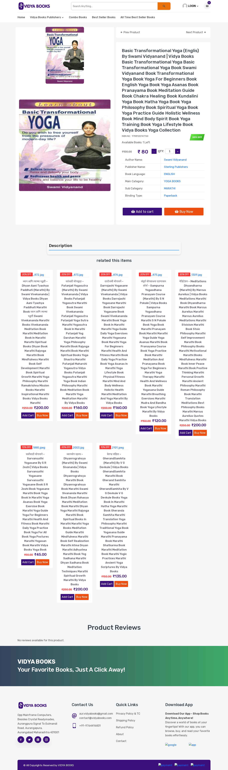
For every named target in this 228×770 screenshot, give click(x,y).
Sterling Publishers (176, 166)
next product (195, 32)
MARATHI (169, 188)
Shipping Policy (125, 720)
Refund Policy (125, 727)
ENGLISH (169, 174)
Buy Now (42, 415)
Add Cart (28, 415)
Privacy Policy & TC (128, 713)
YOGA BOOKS (172, 181)
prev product (131, 32)
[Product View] (35, 273)
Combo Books (78, 17)
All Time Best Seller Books (138, 17)
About (120, 734)
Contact (121, 741)
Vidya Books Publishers (45, 17)
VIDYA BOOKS (66, 765)
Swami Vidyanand (175, 159)
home (21, 17)
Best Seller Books (104, 17)
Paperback (170, 195)
